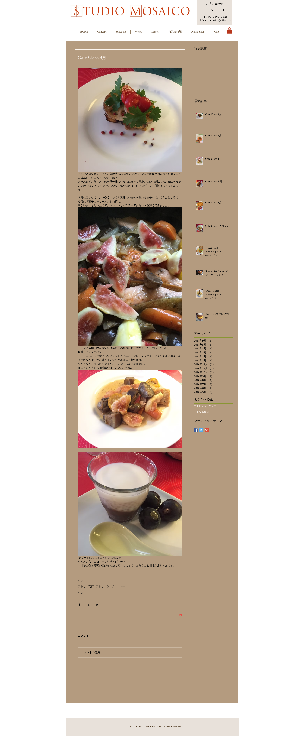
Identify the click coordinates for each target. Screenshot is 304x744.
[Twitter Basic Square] (201, 430)
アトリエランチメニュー (110, 586)
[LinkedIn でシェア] (97, 604)
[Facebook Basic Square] (196, 430)
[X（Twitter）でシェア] (88, 604)
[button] (229, 30)
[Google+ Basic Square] (207, 430)
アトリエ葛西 (86, 586)
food (80, 593)
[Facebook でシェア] (79, 604)
